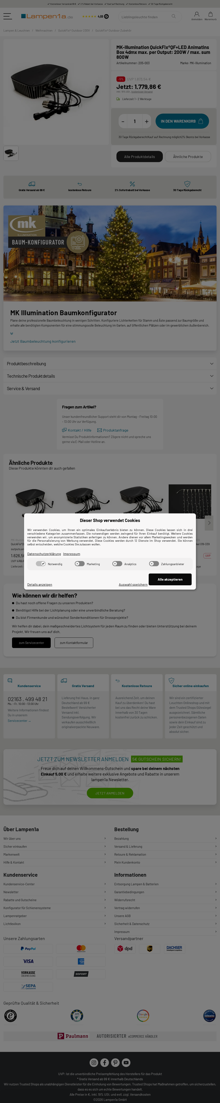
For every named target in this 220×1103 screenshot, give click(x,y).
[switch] (41, 563)
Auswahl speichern (133, 584)
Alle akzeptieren (170, 579)
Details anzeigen (39, 584)
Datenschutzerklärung (44, 554)
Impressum (71, 554)
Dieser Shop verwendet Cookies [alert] (110, 520)
